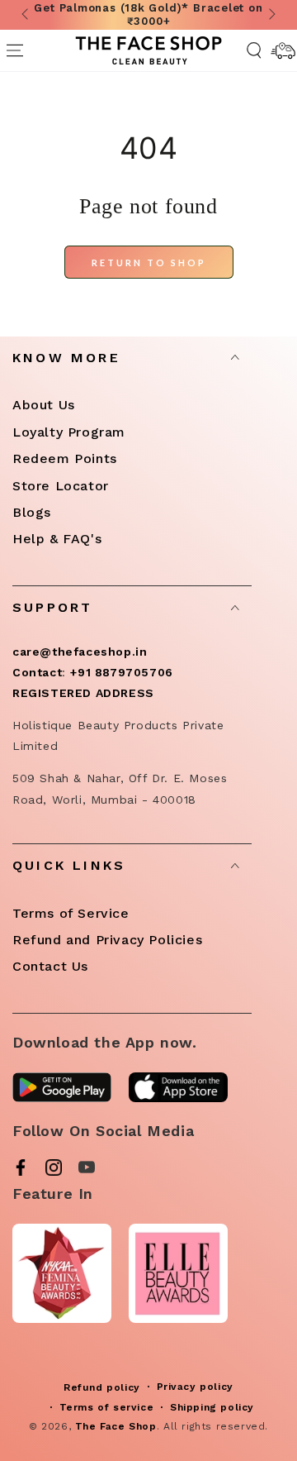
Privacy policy (195, 1386)
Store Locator (60, 486)
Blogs (31, 512)
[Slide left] (26, 15)
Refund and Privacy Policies (107, 940)
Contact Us (50, 966)
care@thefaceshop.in (79, 651)
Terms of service (106, 1407)
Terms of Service (71, 913)
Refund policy (102, 1387)
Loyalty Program (68, 432)
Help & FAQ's (56, 539)
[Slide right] (271, 15)
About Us (43, 405)
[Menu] (14, 50)
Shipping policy (212, 1407)
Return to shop (149, 262)
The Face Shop (116, 1426)
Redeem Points (64, 458)
